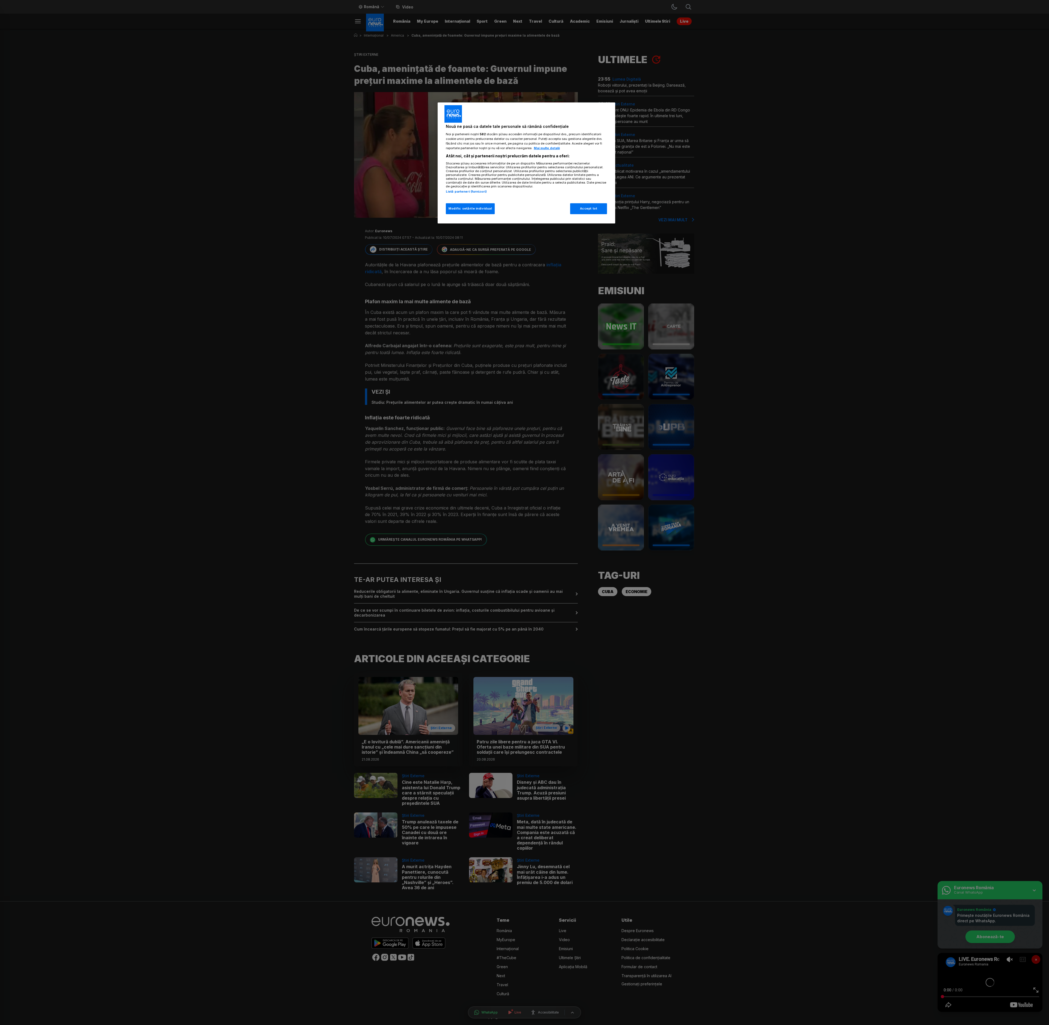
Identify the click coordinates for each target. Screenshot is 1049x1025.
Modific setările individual (470, 208)
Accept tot (588, 208)
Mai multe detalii (547, 148)
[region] (526, 162)
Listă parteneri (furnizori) (466, 191)
